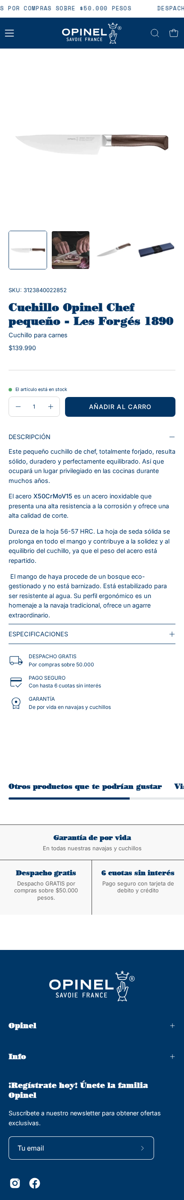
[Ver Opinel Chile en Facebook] (34, 1183)
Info (17, 1056)
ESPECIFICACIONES (38, 634)
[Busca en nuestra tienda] (154, 33)
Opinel (22, 1025)
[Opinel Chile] (92, 33)
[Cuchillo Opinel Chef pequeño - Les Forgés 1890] (28, 250)
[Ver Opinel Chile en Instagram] (15, 1183)
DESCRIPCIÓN (29, 436)
